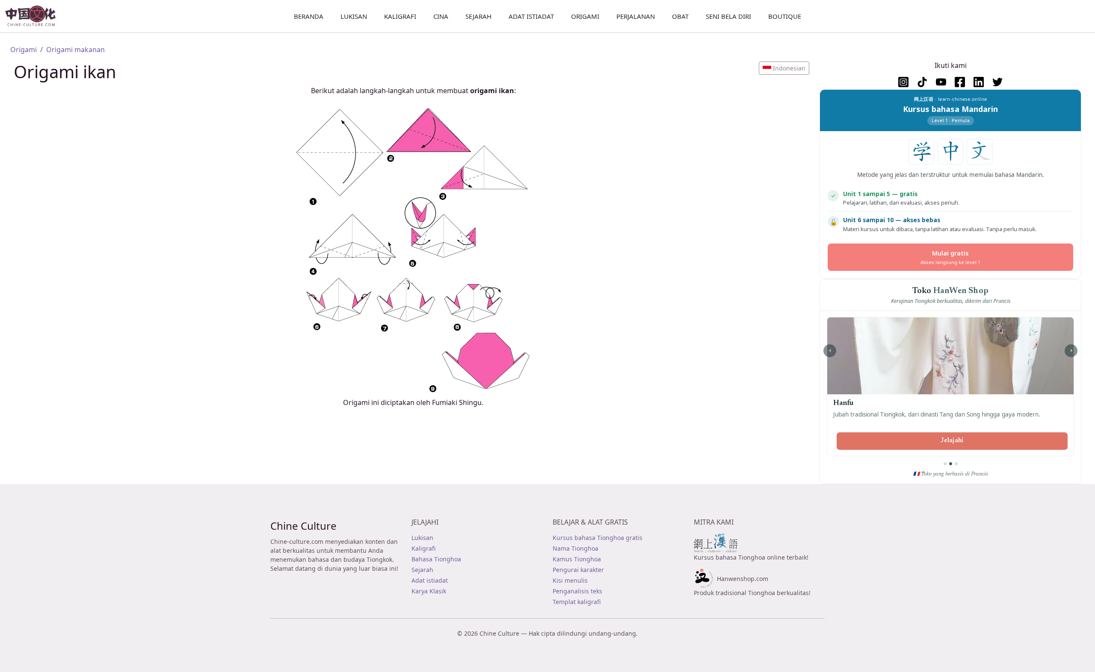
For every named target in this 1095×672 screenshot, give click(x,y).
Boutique (784, 16)
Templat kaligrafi (577, 602)
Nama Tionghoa (575, 548)
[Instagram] (903, 82)
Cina (440, 16)
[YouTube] (941, 82)
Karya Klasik (428, 591)
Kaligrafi (400, 16)
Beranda (308, 16)
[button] (784, 68)
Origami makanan (75, 49)
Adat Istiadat (531, 16)
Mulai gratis (950, 257)
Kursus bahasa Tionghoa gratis (597, 538)
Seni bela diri (728, 16)
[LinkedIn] (978, 82)
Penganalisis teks (577, 591)
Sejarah (478, 16)
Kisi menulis (570, 580)
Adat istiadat (429, 580)
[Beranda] (34, 16)
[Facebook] (960, 82)
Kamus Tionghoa (577, 559)
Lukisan (422, 538)
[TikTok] (922, 82)
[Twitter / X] (997, 82)
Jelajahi (952, 441)
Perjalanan (635, 16)
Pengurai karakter (578, 570)
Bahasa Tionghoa (436, 559)
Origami (585, 16)
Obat (680, 16)
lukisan (353, 16)
